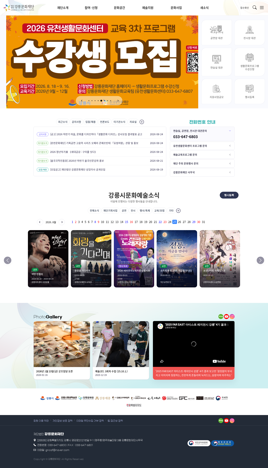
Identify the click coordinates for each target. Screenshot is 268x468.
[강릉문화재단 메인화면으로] (22, 8)
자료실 (133, 122)
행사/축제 (145, 210)
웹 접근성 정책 (115, 421)
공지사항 (76, 122)
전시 (133, 210)
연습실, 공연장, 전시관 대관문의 (190, 131)
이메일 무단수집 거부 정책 (90, 421)
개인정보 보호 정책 (62, 421)
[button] (82, 101)
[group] (152, 222)
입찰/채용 (90, 122)
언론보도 (104, 122)
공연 (124, 210)
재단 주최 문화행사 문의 (185, 163)
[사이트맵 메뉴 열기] (262, 7)
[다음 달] (62, 222)
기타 (171, 210)
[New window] (47, 398)
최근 (62, 122)
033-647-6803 (185, 136)
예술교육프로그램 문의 (185, 154)
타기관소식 (119, 122)
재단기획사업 (110, 210)
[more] (141, 121)
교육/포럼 (159, 210)
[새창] (220, 316)
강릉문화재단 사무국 (184, 172)
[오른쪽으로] (260, 260)
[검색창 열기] (255, 8)
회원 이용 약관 (41, 421)
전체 (94, 210)
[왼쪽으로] (7, 260)
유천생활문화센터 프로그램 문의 (190, 146)
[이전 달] (40, 222)
